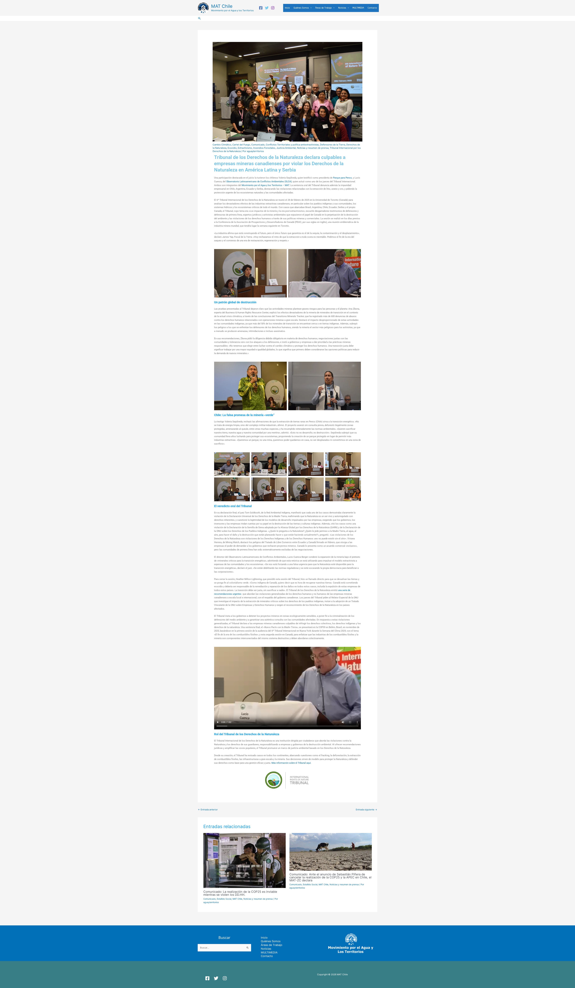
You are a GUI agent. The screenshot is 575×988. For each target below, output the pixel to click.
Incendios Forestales (264, 147)
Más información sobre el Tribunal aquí (291, 763)
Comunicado (258, 144)
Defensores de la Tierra (332, 144)
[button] (310, 8)
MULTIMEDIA (358, 8)
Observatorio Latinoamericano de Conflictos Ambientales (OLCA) (259, 181)
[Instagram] (273, 8)
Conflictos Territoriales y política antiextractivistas (292, 144)
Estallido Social (224, 899)
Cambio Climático (222, 144)
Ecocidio (232, 147)
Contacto (372, 8)
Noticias (342, 8)
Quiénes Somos (301, 8)
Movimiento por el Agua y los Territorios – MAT (265, 185)
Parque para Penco (342, 177)
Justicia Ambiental (286, 147)
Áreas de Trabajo (323, 8)
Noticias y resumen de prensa (313, 147)
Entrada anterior (208, 809)
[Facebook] (261, 8)
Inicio (287, 8)
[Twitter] (267, 8)
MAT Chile (221, 6)
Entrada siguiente (366, 809)
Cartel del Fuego (241, 144)
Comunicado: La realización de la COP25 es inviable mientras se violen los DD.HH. (240, 893)
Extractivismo (245, 147)
